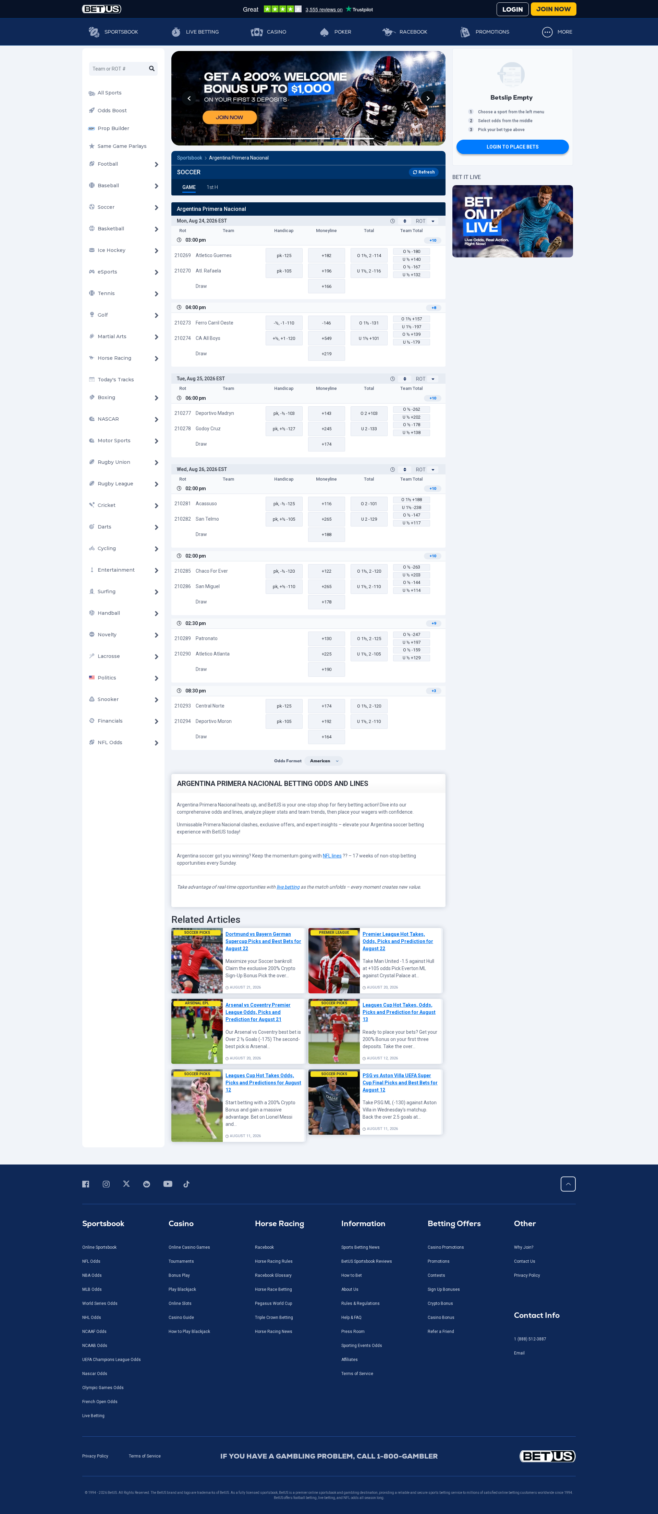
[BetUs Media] (87, 1184)
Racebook (413, 32)
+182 (326, 255)
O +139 (411, 334)
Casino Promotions (446, 1247)
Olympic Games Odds (103, 1387)
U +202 (412, 417)
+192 (326, 721)
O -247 (411, 634)
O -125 (369, 638)
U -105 (369, 654)
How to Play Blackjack (189, 1331)
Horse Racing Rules (274, 1261)
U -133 (369, 428)
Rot (421, 221)
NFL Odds (91, 1261)
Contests (436, 1275)
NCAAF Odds (94, 1331)
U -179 (411, 342)
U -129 (369, 519)
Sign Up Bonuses (444, 1289)
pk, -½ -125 (284, 503)
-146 (326, 323)
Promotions (492, 32)
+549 (326, 338)
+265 (326, 519)
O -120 (369, 571)
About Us (349, 1289)
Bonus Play (179, 1275)
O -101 (369, 503)
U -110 (369, 586)
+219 (326, 353)
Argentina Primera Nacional (239, 158)
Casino (276, 32)
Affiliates (349, 1359)
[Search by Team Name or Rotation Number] (152, 69)
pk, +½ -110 (284, 586)
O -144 (411, 582)
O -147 (411, 515)
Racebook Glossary (273, 1275)
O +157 (411, 318)
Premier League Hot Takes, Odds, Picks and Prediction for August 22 (398, 941)
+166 (326, 286)
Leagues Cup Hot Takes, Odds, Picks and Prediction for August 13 (399, 1012)
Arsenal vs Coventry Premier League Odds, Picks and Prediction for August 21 (258, 1012)
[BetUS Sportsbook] (101, 9)
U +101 (369, 338)
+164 (326, 736)
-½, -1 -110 (284, 323)
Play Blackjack (182, 1289)
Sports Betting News (360, 1247)
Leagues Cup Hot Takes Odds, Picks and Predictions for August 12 (263, 1083)
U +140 (412, 259)
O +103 (369, 413)
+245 (326, 428)
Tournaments (181, 1261)
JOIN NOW (553, 9)
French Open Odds (100, 1401)
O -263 (411, 567)
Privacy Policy (527, 1275)
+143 (326, 413)
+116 (326, 503)
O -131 (369, 323)
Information (363, 1224)
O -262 (411, 409)
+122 (326, 571)
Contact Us (524, 1261)
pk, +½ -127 (284, 428)
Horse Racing (279, 1224)
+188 (326, 534)
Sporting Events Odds (361, 1345)
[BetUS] (517, 1456)
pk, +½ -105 (284, 519)
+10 (432, 240)
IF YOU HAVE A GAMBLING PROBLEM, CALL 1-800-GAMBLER (329, 1456)
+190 (326, 669)
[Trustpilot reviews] (307, 8)
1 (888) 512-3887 (530, 1339)
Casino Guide (181, 1317)
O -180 (411, 251)
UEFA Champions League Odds (111, 1359)
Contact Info (537, 1315)
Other (525, 1224)
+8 (433, 308)
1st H (212, 187)
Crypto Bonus (440, 1303)
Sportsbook (121, 32)
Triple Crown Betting (274, 1317)
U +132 (412, 274)
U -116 (369, 270)
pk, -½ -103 (284, 413)
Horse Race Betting (273, 1289)
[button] (189, 98)
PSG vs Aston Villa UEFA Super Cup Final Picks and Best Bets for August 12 (400, 1083)
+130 (326, 638)
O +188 (411, 499)
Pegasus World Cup (273, 1303)
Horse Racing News (273, 1331)
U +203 (412, 574)
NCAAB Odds (94, 1345)
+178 (326, 602)
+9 (433, 623)
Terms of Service (357, 1373)
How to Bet (351, 1275)
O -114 (369, 255)
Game (189, 187)
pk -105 (284, 270)
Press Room (353, 1331)
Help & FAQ (351, 1317)
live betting (288, 887)
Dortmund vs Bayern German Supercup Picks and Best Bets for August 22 (263, 941)
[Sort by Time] (404, 221)
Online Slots (180, 1303)
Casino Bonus (441, 1317)
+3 (433, 691)
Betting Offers (454, 1224)
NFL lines (332, 855)
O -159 (411, 649)
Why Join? (523, 1247)
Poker (342, 32)
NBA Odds (92, 1275)
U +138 (412, 432)
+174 (326, 444)
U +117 (412, 522)
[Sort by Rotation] (432, 221)
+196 (326, 270)
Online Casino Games (189, 1247)
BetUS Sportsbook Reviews (366, 1261)
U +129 (412, 657)
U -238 (411, 507)
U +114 (412, 590)
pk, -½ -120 (284, 571)
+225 (326, 654)
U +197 (412, 642)
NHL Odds (91, 1317)
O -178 (411, 424)
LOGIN (512, 9)
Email (519, 1353)
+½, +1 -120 (284, 338)
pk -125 (284, 255)
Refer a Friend (441, 1331)
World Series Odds (100, 1303)
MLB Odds (92, 1289)
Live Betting (202, 32)
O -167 (411, 266)
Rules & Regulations (360, 1303)
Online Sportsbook (99, 1247)
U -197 (411, 326)
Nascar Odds (94, 1373)
